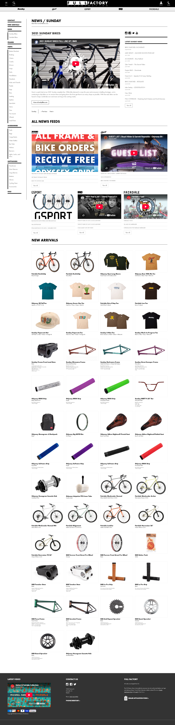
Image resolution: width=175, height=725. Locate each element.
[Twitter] (133, 33)
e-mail (136, 692)
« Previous (44, 111)
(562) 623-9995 (73, 696)
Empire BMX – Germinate (133, 70)
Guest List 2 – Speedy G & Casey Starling (138, 76)
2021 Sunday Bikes (46, 33)
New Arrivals (45, 240)
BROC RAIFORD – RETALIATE (134, 82)
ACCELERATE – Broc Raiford (134, 59)
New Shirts (128, 93)
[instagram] (126, 33)
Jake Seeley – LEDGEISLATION (135, 87)
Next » (52, 111)
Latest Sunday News (133, 42)
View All (129, 105)
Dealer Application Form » (138, 698)
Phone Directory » (73, 700)
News (37, 20)
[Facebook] (130, 33)
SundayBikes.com (43, 23)
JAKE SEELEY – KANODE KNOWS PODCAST (139, 53)
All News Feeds (46, 121)
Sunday (53, 20)
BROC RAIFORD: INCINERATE (135, 47)
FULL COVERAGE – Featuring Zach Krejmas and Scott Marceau (145, 99)
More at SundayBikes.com (40, 102)
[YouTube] (137, 33)
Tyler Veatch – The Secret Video (135, 64)
